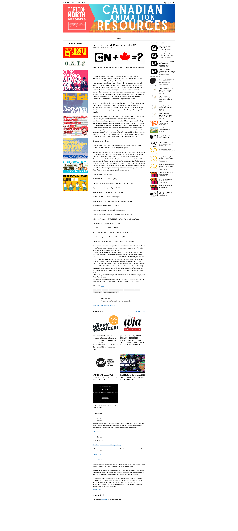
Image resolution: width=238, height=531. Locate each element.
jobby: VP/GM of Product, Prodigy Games (166, 122)
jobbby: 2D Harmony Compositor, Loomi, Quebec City (167, 150)
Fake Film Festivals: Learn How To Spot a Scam (104, 406)
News (102, 286)
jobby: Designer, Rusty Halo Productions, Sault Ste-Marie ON (167, 107)
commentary (113, 290)
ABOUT (83, 2)
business (105, 290)
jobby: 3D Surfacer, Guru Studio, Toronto (166, 173)
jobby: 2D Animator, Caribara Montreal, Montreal (164, 129)
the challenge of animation (110, 292)
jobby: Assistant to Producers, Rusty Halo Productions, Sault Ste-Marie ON (165, 98)
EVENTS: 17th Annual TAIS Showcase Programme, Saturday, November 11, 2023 (105, 377)
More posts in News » (140, 311)
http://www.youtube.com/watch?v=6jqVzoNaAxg (107, 445)
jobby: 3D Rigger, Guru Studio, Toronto (165, 180)
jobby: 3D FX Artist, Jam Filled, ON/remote (166, 136)
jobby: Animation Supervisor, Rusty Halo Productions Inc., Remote (166, 115)
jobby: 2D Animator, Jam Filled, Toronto (166, 193)
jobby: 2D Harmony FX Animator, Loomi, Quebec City (166, 158)
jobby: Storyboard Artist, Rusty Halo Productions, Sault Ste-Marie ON (166, 90)
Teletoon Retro (97, 292)
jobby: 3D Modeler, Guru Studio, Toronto (166, 186)
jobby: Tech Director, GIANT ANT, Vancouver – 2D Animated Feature (166, 47)
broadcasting (97, 290)
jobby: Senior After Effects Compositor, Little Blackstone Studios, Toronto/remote (166, 81)
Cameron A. (100, 459)
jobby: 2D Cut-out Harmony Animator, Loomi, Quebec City (167, 166)
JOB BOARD (78, 2)
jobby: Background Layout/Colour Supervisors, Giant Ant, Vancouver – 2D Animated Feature (167, 72)
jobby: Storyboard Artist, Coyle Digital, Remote (166, 143)
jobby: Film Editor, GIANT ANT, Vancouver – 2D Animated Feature (166, 63)
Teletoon (136, 290)
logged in (104, 500)
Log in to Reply (97, 431)
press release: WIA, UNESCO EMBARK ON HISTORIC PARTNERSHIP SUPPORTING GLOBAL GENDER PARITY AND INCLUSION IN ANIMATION (132, 340)
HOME (72, 2)
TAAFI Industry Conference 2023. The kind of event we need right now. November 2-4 (132, 377)
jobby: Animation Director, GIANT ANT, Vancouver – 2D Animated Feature (166, 55)
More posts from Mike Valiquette (104, 305)
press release (128, 290)
